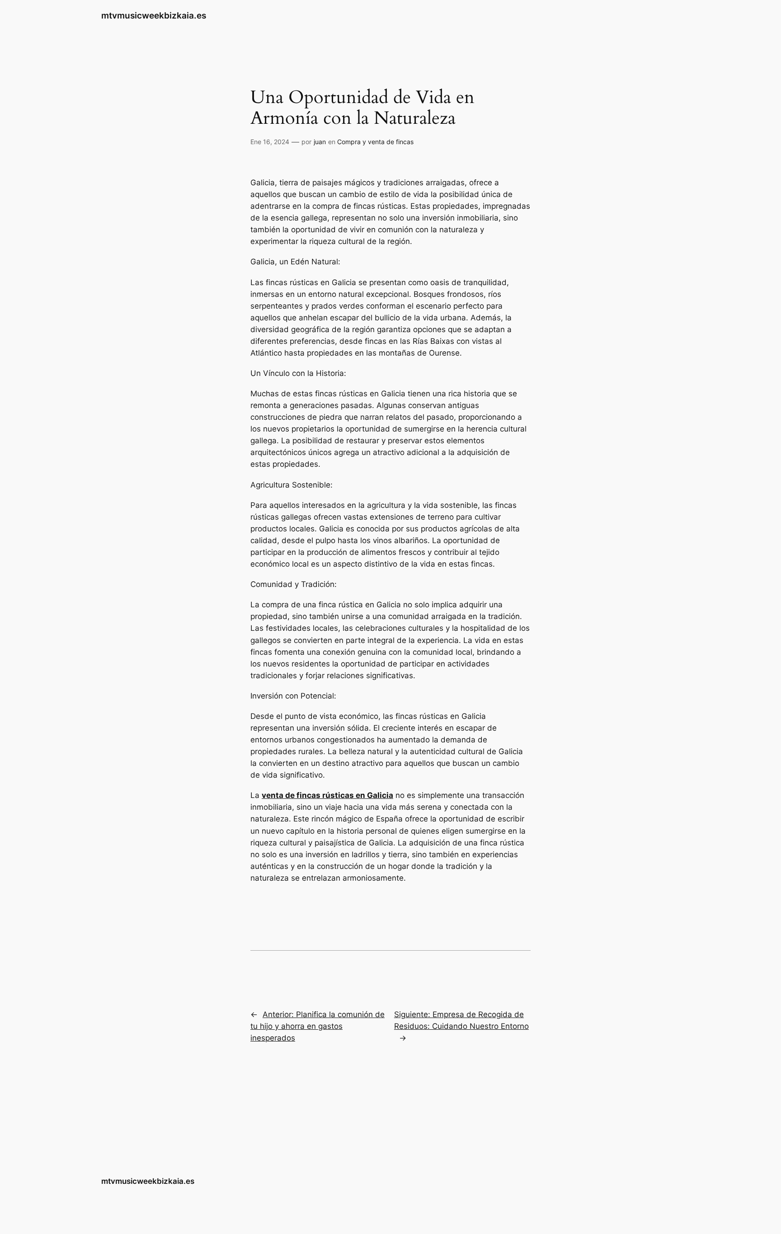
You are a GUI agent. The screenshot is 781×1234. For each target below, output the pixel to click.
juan (320, 141)
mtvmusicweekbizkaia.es (153, 15)
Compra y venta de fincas (375, 141)
